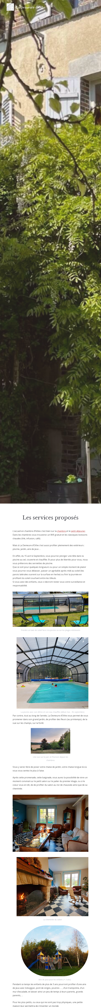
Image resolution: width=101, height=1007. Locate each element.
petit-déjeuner (78, 531)
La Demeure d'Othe (31, 7)
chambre (61, 531)
